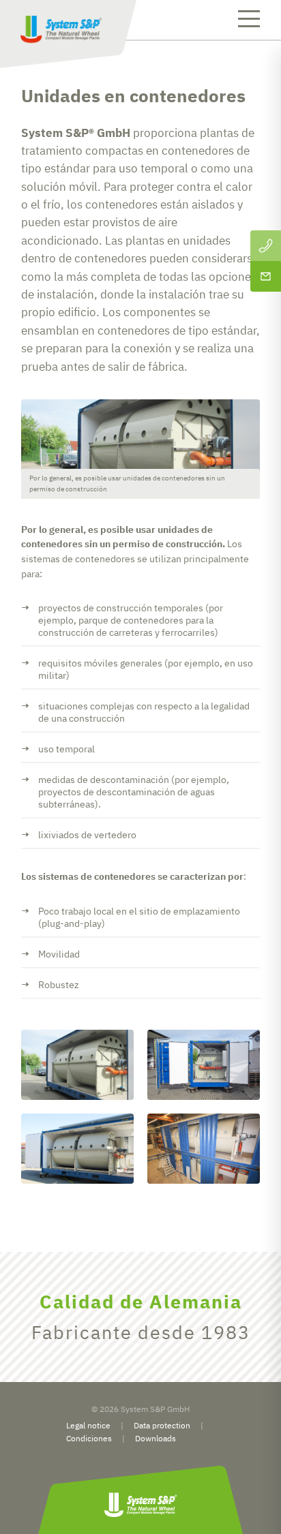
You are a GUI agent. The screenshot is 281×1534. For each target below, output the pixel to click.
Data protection (162, 1425)
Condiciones (89, 1438)
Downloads (155, 1438)
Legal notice (88, 1425)
